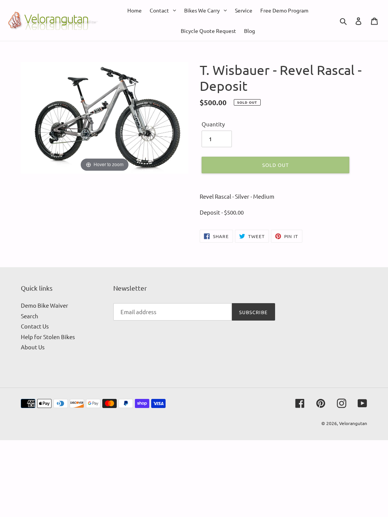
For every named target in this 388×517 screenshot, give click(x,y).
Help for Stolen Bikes (48, 336)
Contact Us (35, 326)
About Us (33, 346)
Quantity (213, 124)
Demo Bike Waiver (44, 305)
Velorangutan (353, 423)
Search (29, 315)
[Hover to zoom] (104, 116)
